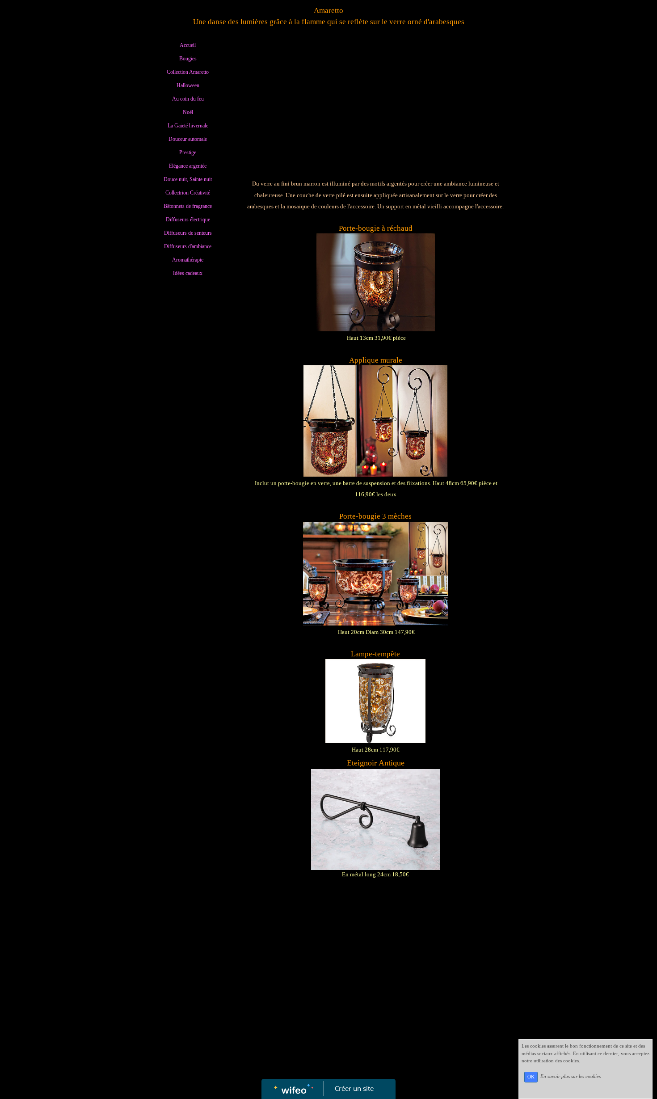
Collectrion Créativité (187, 193)
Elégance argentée (187, 166)
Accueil (188, 45)
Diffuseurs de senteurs (188, 233)
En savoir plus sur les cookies (570, 1076)
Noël (188, 112)
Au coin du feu (188, 99)
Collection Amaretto (188, 72)
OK (531, 1076)
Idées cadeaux (187, 273)
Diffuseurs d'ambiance (187, 246)
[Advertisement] (187, 463)
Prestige (187, 152)
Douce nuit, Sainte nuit (188, 179)
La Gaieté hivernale (188, 126)
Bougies (188, 58)
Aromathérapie (187, 260)
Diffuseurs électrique (188, 219)
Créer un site (354, 1088)
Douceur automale (187, 139)
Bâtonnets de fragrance (188, 206)
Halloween (188, 85)
